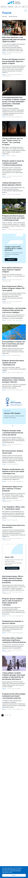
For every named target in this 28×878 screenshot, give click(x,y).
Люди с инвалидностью (17, 116)
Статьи (3, 116)
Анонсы (4, 74)
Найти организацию (12, 568)
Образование (15, 464)
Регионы (4, 16)
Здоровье (13, 155)
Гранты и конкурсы (16, 194)
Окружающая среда (16, 355)
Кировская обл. (13, 16)
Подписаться (11, 259)
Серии (3, 155)
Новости (4, 52)
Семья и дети (15, 520)
